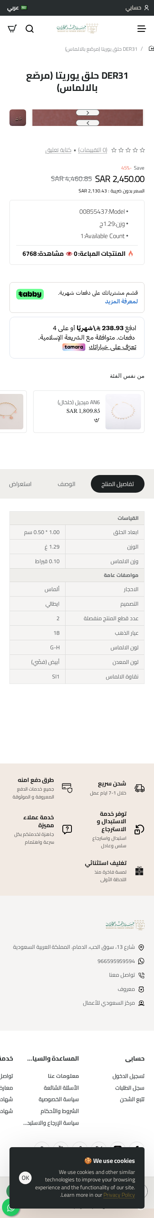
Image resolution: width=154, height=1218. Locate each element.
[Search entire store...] (29, 28)
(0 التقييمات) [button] (92, 150)
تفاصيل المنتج (117, 484)
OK (25, 1177)
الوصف (66, 484)
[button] (88, 112)
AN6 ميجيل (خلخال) (79, 402)
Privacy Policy (119, 1195)
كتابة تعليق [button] (58, 150)
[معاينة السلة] (12, 28)
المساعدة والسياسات (51, 1058)
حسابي (135, 1058)
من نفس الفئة (127, 375)
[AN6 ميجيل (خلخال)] (123, 411)
